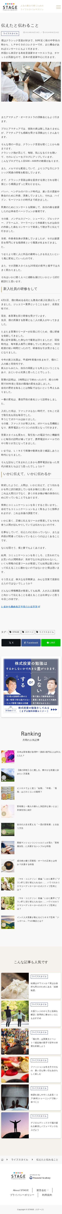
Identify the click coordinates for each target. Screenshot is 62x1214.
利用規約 (47, 1195)
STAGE (16, 632)
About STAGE (21, 1190)
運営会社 (41, 1190)
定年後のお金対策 (19, 606)
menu (58, 7)
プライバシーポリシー (22, 1195)
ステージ (29, 632)
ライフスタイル (10, 33)
